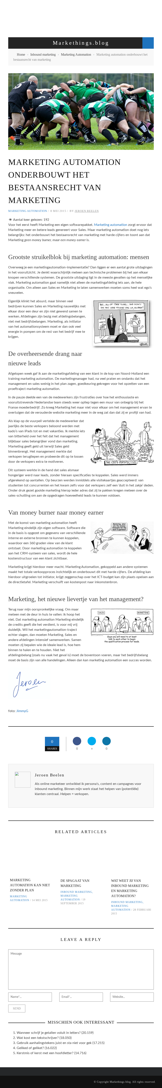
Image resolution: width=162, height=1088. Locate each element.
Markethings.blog (120, 1081)
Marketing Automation (27, 211)
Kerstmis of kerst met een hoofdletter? (45, 1053)
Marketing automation (110, 224)
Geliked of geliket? (30, 1048)
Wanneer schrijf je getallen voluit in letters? (49, 1032)
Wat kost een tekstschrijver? (38, 1038)
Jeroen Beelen (87, 211)
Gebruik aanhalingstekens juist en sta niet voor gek (54, 1043)
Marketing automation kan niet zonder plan (30, 885)
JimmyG (22, 711)
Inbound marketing (76, 892)
